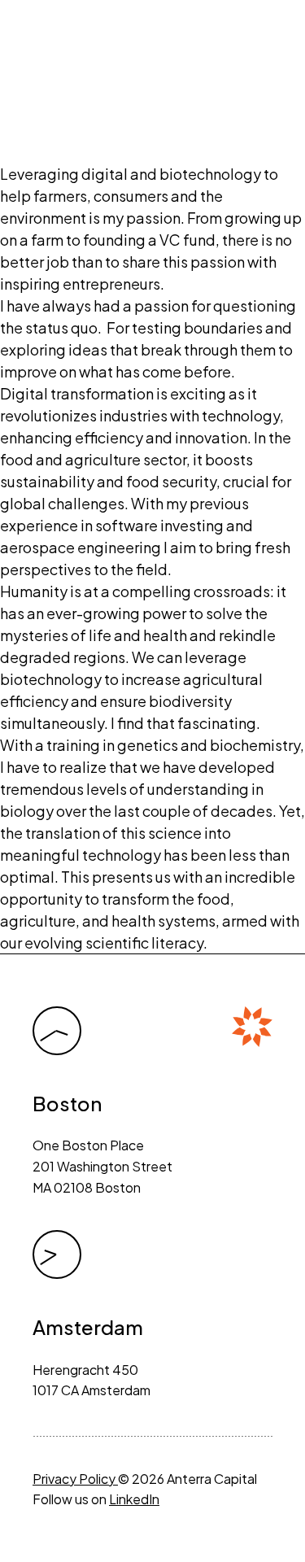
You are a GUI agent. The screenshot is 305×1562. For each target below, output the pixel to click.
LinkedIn (134, 1498)
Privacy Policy (75, 1478)
